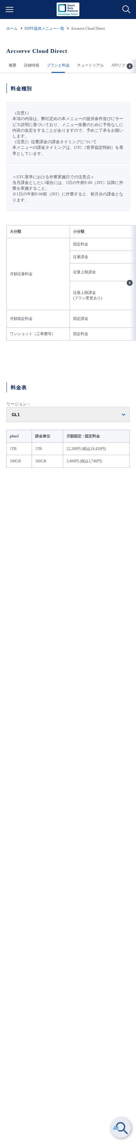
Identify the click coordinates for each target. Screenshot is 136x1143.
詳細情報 (31, 65)
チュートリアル (90, 65)
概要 (12, 65)
